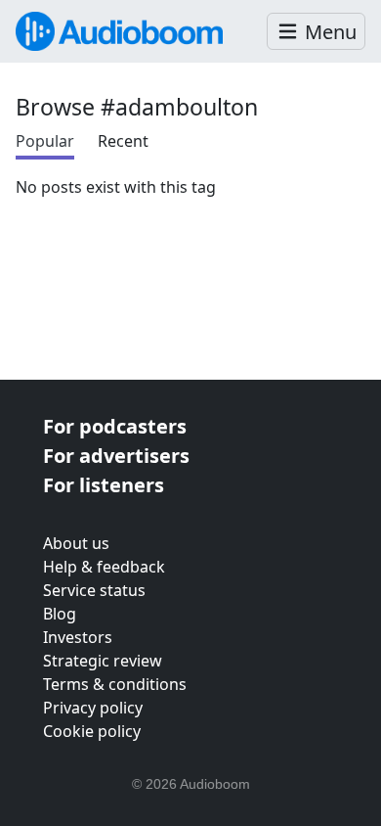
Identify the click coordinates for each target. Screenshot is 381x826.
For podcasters (115, 426)
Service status (94, 590)
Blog (59, 613)
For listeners (103, 485)
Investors (77, 637)
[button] (316, 32)
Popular (45, 141)
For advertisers (116, 455)
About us (76, 543)
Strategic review (102, 660)
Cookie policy (92, 731)
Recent (123, 141)
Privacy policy (93, 707)
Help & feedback (104, 566)
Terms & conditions (115, 684)
